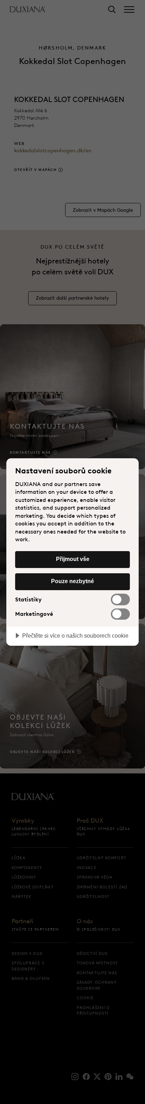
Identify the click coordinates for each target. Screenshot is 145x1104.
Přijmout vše (72, 559)
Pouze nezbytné (72, 581)
